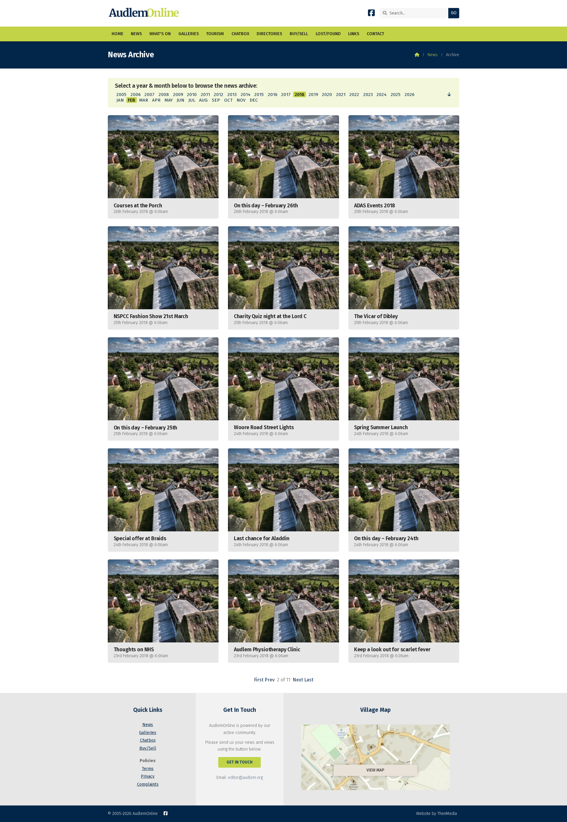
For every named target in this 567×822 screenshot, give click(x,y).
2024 (382, 94)
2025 (395, 94)
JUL (191, 100)
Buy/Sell (147, 748)
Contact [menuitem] (375, 33)
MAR (143, 100)
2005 (121, 94)
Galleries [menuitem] (188, 33)
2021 (341, 94)
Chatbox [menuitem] (240, 33)
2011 (205, 94)
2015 (259, 94)
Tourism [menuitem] (215, 33)
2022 (354, 94)
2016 (272, 94)
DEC (254, 100)
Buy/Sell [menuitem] (299, 33)
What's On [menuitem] (160, 33)
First (258, 680)
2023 (368, 94)
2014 (245, 94)
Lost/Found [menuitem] (328, 33)
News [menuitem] (136, 33)
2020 (327, 94)
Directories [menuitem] (269, 33)
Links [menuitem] (353, 33)
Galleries (147, 732)
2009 (178, 94)
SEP (216, 100)
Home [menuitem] (117, 33)
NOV (241, 100)
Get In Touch (239, 762)
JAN (120, 100)
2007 (149, 94)
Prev (270, 680)
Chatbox (148, 740)
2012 (218, 94)
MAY (168, 100)
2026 (409, 94)
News (433, 54)
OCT (228, 100)
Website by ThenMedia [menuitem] (436, 813)
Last (308, 680)
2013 (232, 94)
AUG (203, 100)
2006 (136, 94)
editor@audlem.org (245, 777)
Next (298, 680)
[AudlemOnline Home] (145, 13)
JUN (180, 100)
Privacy (147, 776)
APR (156, 100)
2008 (164, 94)
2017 (286, 94)
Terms (148, 768)
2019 (313, 94)
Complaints (148, 784)
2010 (192, 94)
